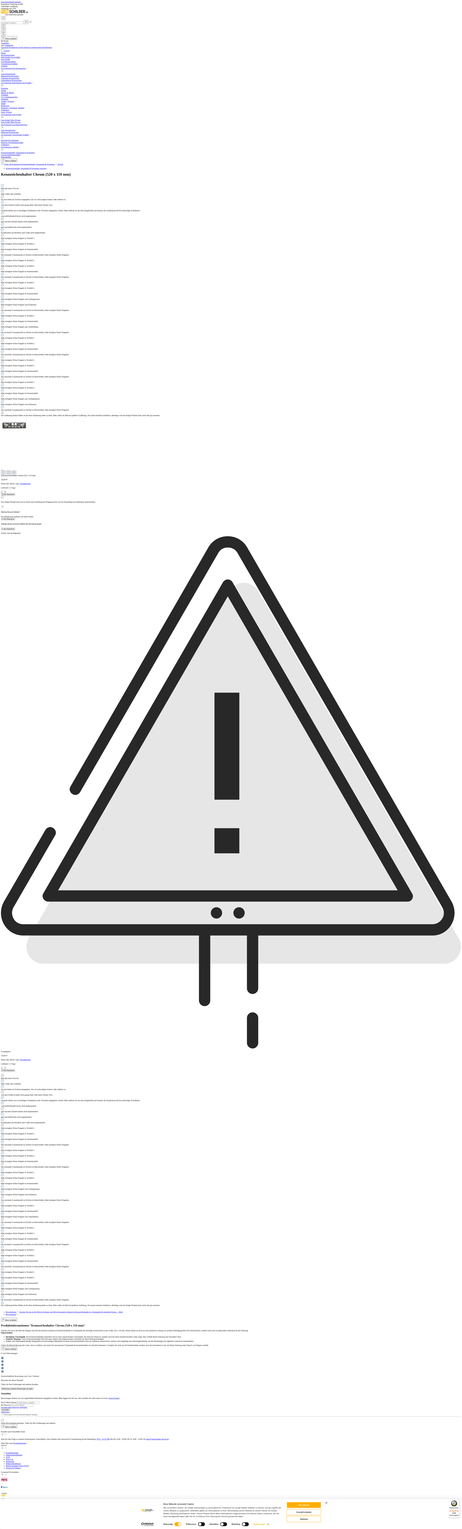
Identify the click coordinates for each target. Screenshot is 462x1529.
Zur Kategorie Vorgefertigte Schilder (15, 135)
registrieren (9, 45)
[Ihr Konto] (3, 34)
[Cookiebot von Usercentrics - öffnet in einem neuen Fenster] (147, 1524)
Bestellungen (47, 47)
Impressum (10, 1462)
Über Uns (9, 1459)
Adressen (27, 47)
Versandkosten (25, 484)
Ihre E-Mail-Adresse (9, 1402)
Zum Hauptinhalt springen (11, 2)
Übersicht (5, 47)
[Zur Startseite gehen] (14, 15)
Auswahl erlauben (303, 1512)
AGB (8, 1457)
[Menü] (3, 18)
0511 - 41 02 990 (103, 1439)
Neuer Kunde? (114, 1398)
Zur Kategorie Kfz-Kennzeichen (13, 68)
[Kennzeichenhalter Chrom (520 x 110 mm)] (14, 425)
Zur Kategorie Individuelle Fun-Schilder (16, 83)
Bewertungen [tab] (11, 1314)
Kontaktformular (20, 1443)
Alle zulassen (304, 1505)
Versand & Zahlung (13, 1468)
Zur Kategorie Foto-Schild (11, 115)
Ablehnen (304, 1519)
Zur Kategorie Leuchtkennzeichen (14, 125)
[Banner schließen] (326, 1503)
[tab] (64, 1312)
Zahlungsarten (36, 47)
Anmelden (5, 43)
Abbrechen (5, 1412)
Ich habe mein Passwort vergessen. (14, 1407)
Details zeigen (259, 1524)
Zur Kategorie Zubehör (10, 147)
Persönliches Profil (16, 47)
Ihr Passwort (6, 1405)
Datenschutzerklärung (14, 1455)
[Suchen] (26, 22)
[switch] (201, 1524)
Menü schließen (10, 39)
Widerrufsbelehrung (13, 1464)
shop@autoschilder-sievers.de (157, 1439)
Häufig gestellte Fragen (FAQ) (17, 1466)
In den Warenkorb (8, 494)
